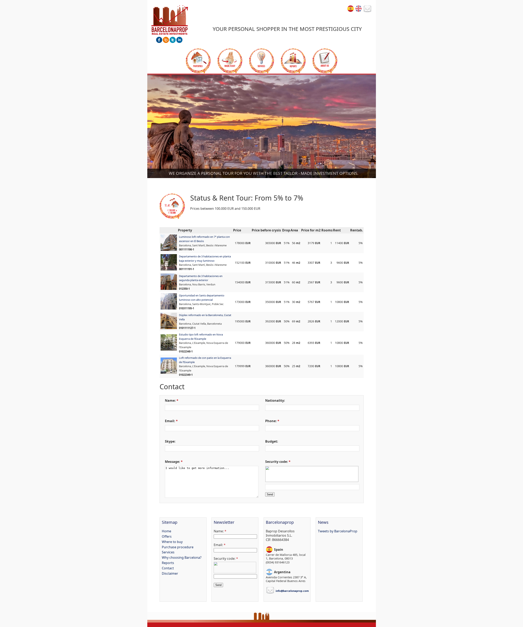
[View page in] (350, 8)
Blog (166, 40)
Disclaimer (170, 573)
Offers (198, 61)
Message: (172, 461)
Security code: (276, 461)
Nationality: (275, 400)
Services (261, 61)
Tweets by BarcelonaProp (337, 531)
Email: (170, 421)
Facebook (159, 40)
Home (166, 531)
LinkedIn (179, 40)
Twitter (173, 40)
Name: (170, 400)
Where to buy (230, 61)
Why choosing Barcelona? (181, 557)
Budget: (271, 441)
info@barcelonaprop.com (292, 591)
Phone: (271, 421)
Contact (367, 9)
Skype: (170, 441)
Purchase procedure (177, 547)
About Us (325, 61)
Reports (293, 61)
